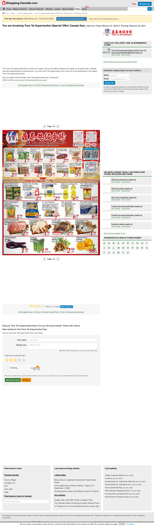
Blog (134, 4)
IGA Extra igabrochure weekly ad (123, 179)
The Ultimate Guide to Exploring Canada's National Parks (77, 503)
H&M (6, 492)
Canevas (113, 478)
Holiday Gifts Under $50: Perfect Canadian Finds (74, 500)
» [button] (57, 126)
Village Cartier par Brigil (119, 475)
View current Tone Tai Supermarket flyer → (71, 19)
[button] (4, 9)
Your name (21, 340)
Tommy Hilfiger (10, 479)
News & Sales (68, 9)
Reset (27, 380)
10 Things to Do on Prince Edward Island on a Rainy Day (77, 506)
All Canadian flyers (25, 85)
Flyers (77, 9)
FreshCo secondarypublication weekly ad (126, 206)
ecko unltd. (8, 489)
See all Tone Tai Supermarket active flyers (120, 61)
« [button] (44, 126)
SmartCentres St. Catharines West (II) (125, 481)
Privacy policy (111, 91)
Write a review (66, 307)
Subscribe (145, 4)
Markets (49, 9)
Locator (57, 9)
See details (130, 524)
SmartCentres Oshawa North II (122, 493)
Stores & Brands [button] (36, 9)
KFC (6, 486)
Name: (106, 75)
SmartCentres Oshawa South (121, 496)
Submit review (13, 380)
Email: (106, 78)
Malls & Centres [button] (19, 9)
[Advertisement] (22, 47)
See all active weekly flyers (114, 233)
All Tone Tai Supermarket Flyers (47, 85)
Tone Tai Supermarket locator (72, 85)
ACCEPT (122, 524)
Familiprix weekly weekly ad (121, 224)
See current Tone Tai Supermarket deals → (104, 18)
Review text (21, 345)
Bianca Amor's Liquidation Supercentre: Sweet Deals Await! (75, 481)
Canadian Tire (9, 483)
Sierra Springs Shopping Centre (123, 490)
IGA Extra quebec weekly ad (121, 188)
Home (8, 9)
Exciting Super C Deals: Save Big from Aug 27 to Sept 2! (77, 491)
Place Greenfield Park (119, 487)
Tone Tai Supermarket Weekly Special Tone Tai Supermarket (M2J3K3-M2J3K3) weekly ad (128, 51)
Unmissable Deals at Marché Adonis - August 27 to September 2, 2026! (75, 486)
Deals (84, 9)
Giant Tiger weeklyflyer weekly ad (123, 197)
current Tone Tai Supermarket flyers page (30, 80)
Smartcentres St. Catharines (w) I (123, 484)
